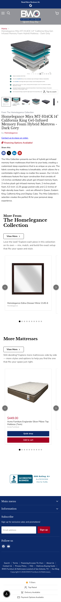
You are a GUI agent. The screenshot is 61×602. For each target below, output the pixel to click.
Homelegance (11, 132)
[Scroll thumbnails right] (57, 102)
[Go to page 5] (29, 321)
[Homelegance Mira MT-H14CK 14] (6, 101)
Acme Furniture (13, 427)
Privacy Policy (21, 566)
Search (7, 563)
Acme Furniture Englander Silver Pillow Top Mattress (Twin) (28, 423)
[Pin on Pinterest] (20, 153)
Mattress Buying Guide (45, 566)
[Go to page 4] (27, 321)
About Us (50, 563)
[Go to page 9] (39, 321)
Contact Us (7, 566)
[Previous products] (5, 287)
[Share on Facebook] (3, 153)
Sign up (44, 529)
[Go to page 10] (41, 321)
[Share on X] (9, 153)
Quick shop (28, 433)
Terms (15, 563)
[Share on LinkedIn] (14, 153)
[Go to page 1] (20, 321)
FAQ (31, 566)
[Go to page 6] (31, 321)
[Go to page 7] (34, 321)
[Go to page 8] (36, 321)
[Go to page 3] (24, 321)
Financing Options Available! (18, 142)
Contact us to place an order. (14, 138)
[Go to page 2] (22, 321)
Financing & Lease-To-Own (32, 563)
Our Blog (55, 569)
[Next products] (56, 287)
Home (4, 28)
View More (12, 236)
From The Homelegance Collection (17, 112)
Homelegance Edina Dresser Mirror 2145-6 (27, 303)
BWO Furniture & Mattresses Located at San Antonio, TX (25, 569)
